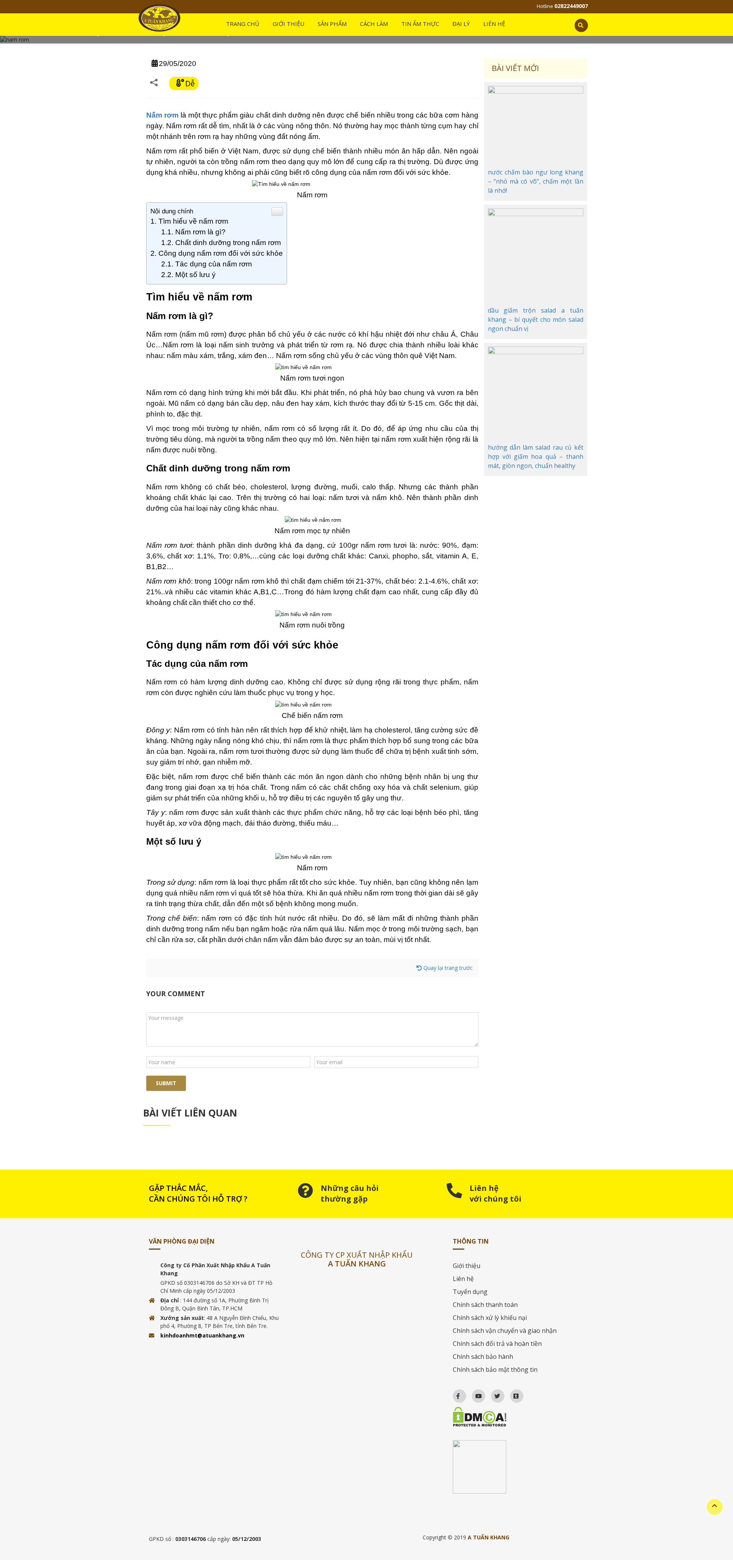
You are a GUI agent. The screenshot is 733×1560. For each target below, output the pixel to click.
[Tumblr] (512, 1394)
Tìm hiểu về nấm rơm (193, 221)
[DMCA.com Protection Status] (518, 1417)
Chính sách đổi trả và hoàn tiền (497, 1343)
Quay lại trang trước (447, 967)
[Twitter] (494, 1394)
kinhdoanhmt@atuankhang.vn (202, 1335)
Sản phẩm (332, 23)
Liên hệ (494, 23)
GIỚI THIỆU (288, 23)
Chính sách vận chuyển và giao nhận (505, 1330)
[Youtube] (475, 1394)
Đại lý (461, 23)
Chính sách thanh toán (485, 1304)
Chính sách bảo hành (483, 1356)
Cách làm (374, 23)
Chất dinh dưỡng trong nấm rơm (228, 243)
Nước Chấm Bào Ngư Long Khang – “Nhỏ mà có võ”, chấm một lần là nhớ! (535, 181)
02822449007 (571, 6)
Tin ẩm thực (420, 23)
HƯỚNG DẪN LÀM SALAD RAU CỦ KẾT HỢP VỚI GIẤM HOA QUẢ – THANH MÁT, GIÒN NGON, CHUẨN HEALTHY (535, 456)
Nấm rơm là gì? (200, 232)
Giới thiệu (466, 1266)
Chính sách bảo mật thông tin (495, 1369)
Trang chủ (242, 23)
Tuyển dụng (470, 1291)
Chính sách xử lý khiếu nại (490, 1317)
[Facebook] (454, 1394)
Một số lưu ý (195, 275)
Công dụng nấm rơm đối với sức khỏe (220, 253)
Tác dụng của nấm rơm (213, 264)
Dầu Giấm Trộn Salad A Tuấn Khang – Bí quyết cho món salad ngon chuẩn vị (535, 319)
